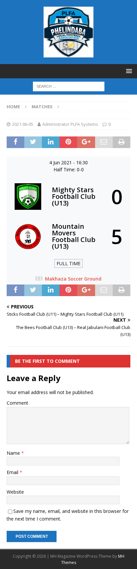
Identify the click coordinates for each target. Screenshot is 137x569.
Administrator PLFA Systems (70, 124)
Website (15, 492)
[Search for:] (68, 86)
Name (14, 453)
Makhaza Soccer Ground (73, 279)
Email (13, 472)
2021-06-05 (22, 124)
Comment (17, 403)
